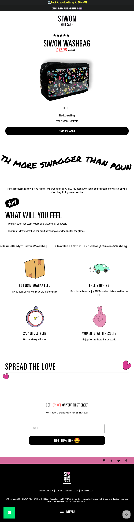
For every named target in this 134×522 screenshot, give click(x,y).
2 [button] (67, 108)
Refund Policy (86, 490)
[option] (67, 79)
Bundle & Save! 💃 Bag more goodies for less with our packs (67, 8)
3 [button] (70, 108)
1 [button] (64, 108)
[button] (61, 35)
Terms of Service (46, 490)
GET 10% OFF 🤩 (67, 440)
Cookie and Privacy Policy (67, 490)
